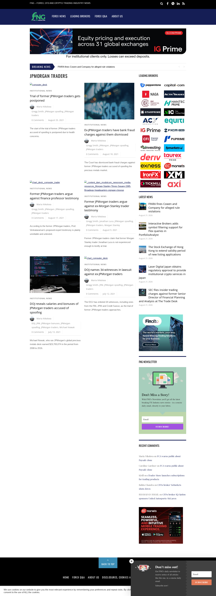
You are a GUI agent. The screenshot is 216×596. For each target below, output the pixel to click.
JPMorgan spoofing (54, 111)
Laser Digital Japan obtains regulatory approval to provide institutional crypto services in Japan (162, 272)
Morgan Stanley (112, 225)
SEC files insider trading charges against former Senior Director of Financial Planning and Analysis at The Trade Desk (162, 295)
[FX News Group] (38, 20)
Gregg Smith (38, 111)
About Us (117, 16)
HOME (66, 577)
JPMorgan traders (94, 149)
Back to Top (108, 564)
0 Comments (38, 120)
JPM (38, 323)
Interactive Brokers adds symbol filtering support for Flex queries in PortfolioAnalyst (160, 229)
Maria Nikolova (44, 106)
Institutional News (41, 91)
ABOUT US (93, 577)
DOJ (33, 323)
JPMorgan (104, 145)
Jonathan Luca (106, 221)
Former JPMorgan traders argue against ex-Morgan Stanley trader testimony (106, 206)
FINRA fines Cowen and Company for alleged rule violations (86, 67)
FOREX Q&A (78, 577)
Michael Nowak (67, 327)
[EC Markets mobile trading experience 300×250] (161, 541)
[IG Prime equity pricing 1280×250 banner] (108, 58)
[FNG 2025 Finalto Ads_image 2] (161, 349)
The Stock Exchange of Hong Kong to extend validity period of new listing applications (166, 250)
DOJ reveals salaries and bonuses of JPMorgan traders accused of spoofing (54, 308)
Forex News (59, 16)
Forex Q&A (101, 16)
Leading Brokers (80, 16)
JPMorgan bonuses (50, 323)
